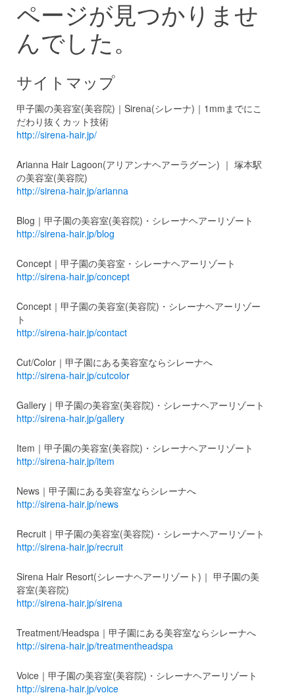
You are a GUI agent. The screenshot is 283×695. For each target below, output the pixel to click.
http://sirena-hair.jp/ (56, 134)
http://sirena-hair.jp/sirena (69, 602)
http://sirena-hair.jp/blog (65, 233)
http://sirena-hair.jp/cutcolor (73, 375)
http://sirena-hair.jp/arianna (72, 190)
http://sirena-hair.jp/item (65, 461)
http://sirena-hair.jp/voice (67, 688)
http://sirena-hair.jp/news (67, 503)
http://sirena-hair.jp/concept (73, 276)
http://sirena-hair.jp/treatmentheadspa (94, 645)
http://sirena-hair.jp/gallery (70, 418)
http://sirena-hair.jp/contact (71, 332)
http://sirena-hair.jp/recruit (69, 546)
